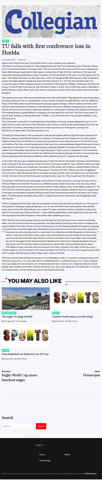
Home (42, 454)
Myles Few (22, 60)
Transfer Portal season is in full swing (72, 316)
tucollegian (22, 321)
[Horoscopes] (99, 240)
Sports (5, 41)
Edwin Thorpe (72, 321)
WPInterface (90, 473)
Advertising (44, 460)
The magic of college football (17, 316)
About (67, 454)
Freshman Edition (9, 313)
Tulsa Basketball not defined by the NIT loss (25, 354)
